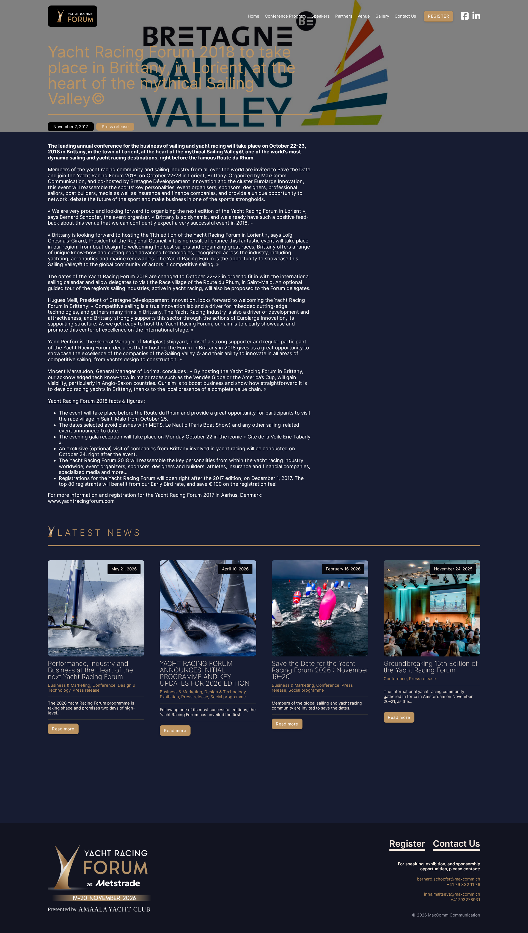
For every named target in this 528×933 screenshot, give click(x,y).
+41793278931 (465, 900)
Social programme (228, 696)
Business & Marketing (69, 685)
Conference (104, 685)
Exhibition (169, 696)
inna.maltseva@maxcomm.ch (452, 894)
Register (438, 16)
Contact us (405, 16)
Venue (364, 16)
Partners (343, 16)
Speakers (320, 16)
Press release (115, 126)
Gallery (382, 16)
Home (253, 16)
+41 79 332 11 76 (463, 884)
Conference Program (285, 16)
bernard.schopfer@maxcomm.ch (448, 879)
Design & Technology (225, 691)
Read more (63, 729)
